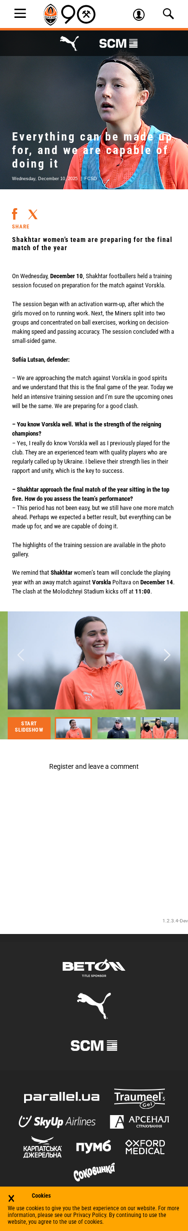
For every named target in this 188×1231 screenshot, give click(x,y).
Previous (20, 656)
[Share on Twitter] (33, 211)
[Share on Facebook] (14, 210)
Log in (142, 15)
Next (167, 656)
